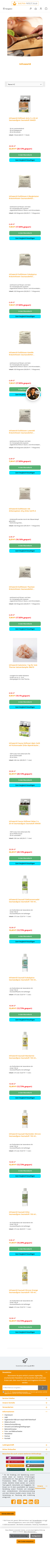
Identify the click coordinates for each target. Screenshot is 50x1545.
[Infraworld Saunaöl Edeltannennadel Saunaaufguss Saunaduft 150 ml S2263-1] (25, 884)
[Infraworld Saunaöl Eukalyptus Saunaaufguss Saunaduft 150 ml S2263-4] (25, 963)
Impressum (8, 1415)
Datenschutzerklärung (12, 1424)
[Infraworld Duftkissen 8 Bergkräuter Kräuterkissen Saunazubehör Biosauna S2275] (25, 181)
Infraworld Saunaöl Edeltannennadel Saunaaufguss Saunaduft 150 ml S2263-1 (24, 900)
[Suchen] (30, 9)
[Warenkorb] (46, 9)
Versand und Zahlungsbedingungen (17, 1426)
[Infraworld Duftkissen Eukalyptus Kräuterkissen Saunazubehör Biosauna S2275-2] (25, 259)
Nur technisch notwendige (19, 1536)
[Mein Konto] (41, 9)
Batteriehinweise (10, 1429)
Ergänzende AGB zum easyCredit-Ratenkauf (20, 1419)
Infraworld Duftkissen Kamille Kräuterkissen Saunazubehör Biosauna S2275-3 (21, 353)
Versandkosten (37, 1520)
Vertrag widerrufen (8, 1513)
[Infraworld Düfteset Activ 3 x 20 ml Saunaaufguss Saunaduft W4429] (25, 103)
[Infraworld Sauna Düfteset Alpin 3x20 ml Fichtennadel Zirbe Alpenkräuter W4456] (25, 728)
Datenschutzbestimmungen (20, 1392)
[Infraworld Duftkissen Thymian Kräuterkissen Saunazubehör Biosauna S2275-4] (25, 572)
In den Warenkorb (25, 155)
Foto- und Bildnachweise (13, 1431)
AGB (5, 1393)
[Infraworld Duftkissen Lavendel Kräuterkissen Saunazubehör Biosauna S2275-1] (25, 416)
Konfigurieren (36, 1536)
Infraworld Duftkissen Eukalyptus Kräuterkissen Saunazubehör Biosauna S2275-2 (23, 275)
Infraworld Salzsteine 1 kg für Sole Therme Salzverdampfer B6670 (23, 666)
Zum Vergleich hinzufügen (25, 160)
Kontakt (7, 1438)
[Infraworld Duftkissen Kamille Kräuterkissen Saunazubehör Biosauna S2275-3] (25, 337)
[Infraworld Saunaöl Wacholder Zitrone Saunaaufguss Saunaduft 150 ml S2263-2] (25, 1119)
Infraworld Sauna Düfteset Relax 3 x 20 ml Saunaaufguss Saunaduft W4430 (25, 822)
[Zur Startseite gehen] (25, 3)
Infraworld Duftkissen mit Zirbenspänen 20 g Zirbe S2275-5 (22, 510)
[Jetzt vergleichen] (35, 9)
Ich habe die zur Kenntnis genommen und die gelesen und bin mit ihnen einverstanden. (25, 1392)
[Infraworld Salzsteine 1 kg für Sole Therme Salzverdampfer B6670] (25, 650)
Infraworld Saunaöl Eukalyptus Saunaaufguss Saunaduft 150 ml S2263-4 (22, 979)
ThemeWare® (43, 1524)
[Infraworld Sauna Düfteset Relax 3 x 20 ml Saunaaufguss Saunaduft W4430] (25, 806)
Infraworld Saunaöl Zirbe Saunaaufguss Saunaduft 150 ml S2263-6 (22, 1213)
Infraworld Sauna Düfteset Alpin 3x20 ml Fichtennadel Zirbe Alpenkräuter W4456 (24, 744)
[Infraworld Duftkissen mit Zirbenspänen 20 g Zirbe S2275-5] (25, 494)
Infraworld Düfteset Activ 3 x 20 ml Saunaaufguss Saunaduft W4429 (23, 119)
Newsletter (8, 1433)
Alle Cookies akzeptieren (25, 1541)
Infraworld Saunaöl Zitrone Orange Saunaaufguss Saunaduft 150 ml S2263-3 (23, 1291)
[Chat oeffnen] (33, 393)
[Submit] (43, 1387)
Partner (7, 1436)
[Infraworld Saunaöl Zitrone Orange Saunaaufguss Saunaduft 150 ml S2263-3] (25, 1275)
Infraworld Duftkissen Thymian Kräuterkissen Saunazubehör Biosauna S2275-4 (22, 588)
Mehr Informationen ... (30, 1532)
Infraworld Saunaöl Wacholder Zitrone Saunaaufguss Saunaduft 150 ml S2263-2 (25, 1135)
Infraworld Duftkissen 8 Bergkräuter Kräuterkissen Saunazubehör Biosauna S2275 (24, 197)
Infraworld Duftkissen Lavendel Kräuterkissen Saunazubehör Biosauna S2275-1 (22, 432)
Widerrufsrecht (9, 1422)
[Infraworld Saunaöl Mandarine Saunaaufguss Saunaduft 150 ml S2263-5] (25, 1041)
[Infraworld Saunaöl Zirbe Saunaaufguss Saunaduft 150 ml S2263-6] (25, 1197)
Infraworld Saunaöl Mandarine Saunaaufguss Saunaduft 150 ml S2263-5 (22, 1057)
